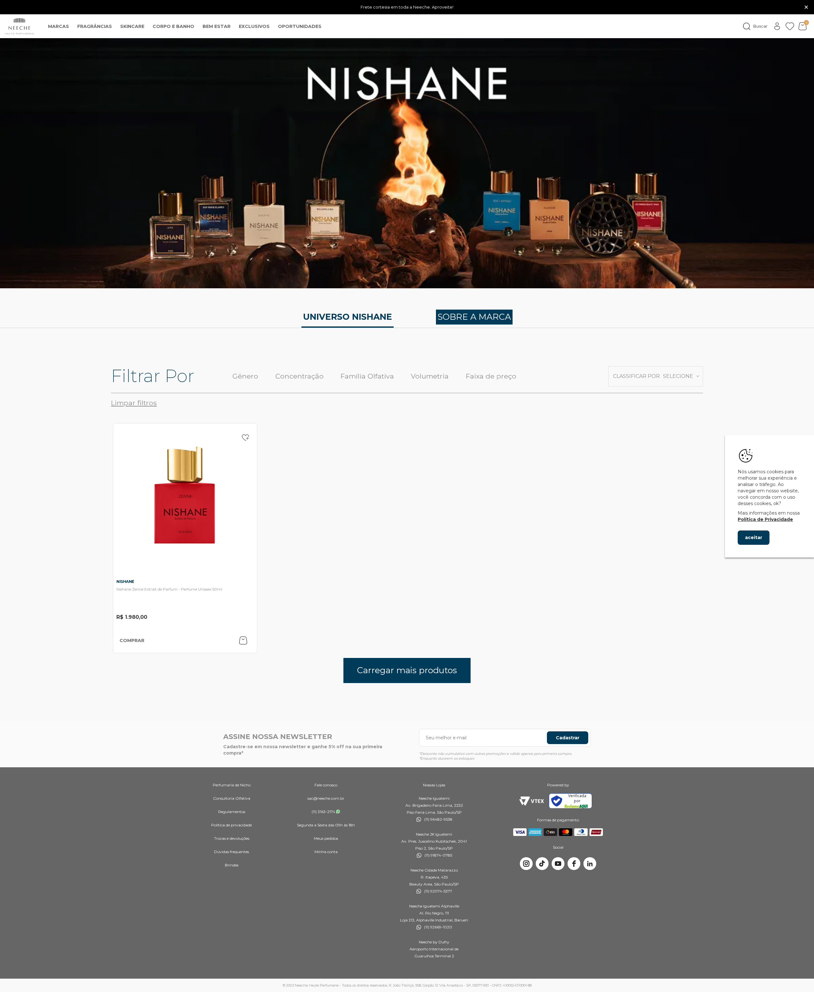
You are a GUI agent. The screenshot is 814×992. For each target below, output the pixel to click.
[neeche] (19, 26)
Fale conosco (325, 785)
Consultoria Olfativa (231, 798)
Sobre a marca (474, 316)
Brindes (231, 865)
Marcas (58, 26)
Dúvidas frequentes (231, 851)
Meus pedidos (326, 838)
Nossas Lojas (434, 785)
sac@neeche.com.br (325, 798)
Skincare (132, 26)
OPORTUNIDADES (299, 26)
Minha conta (326, 851)
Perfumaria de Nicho (232, 785)
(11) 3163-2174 (323, 811)
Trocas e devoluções (231, 838)
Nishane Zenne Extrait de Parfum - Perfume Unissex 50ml (169, 589)
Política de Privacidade (765, 519)
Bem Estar (217, 26)
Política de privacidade (231, 825)
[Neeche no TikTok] (542, 863)
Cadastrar (567, 738)
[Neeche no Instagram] (526, 863)
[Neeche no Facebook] (574, 863)
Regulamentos (231, 811)
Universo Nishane (347, 316)
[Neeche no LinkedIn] (589, 863)
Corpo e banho (173, 26)
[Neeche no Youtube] (558, 863)
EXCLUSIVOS (254, 26)
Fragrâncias (94, 26)
